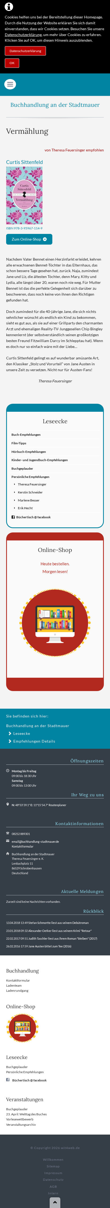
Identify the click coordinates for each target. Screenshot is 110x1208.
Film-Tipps (18, 443)
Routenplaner (57, 805)
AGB (53, 1187)
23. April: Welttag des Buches (26, 1114)
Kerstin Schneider (30, 492)
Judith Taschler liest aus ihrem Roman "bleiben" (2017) (62, 938)
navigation (10, 84)
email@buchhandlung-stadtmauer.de (35, 841)
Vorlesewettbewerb (19, 1119)
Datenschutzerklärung (23, 34)
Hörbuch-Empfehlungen (28, 452)
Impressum (53, 1173)
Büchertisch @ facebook (33, 517)
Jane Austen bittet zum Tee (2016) (49, 946)
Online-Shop (55, 550)
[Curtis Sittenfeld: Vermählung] (24, 195)
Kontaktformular (22, 846)
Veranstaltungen (24, 1099)
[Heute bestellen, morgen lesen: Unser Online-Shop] (55, 623)
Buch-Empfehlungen (26, 435)
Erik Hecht (25, 508)
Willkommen (53, 1160)
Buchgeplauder (22, 468)
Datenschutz (53, 1180)
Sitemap (53, 1166)
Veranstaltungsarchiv (21, 1125)
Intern (53, 1193)
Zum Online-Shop (26, 239)
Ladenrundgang (17, 991)
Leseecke (55, 421)
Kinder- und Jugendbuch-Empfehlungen (39, 460)
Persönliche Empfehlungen (30, 477)
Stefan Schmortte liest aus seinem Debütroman (58, 922)
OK (12, 63)
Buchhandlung (22, 971)
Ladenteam (14, 985)
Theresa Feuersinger (32, 484)
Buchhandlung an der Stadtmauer (55, 104)
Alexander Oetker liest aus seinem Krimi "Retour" (60, 930)
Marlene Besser (29, 500)
